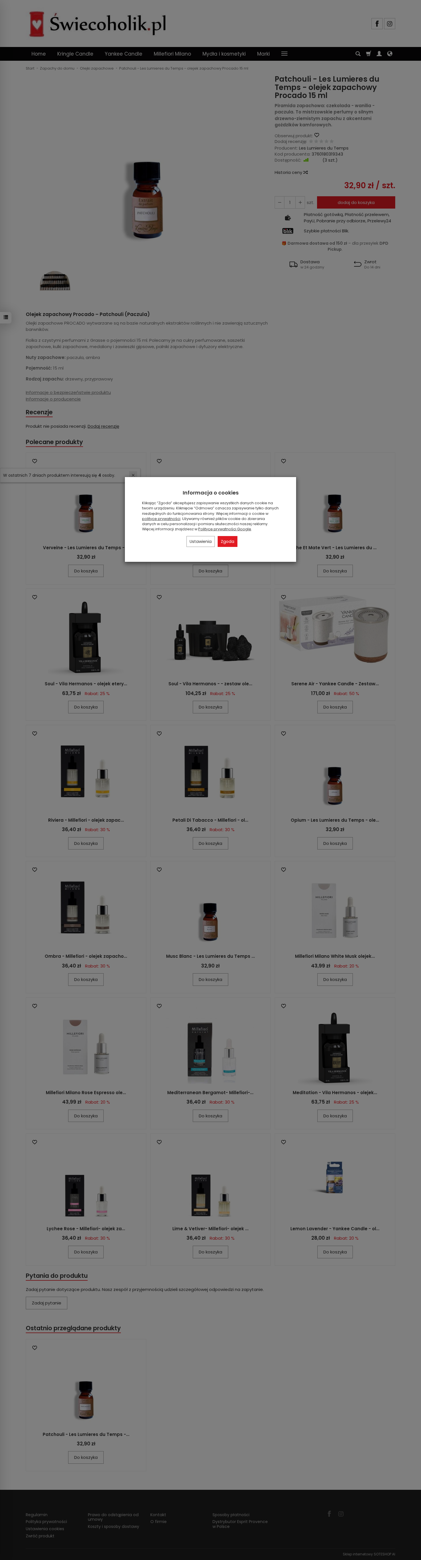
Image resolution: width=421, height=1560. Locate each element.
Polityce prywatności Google (224, 529)
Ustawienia (201, 541)
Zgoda (227, 541)
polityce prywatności (161, 518)
